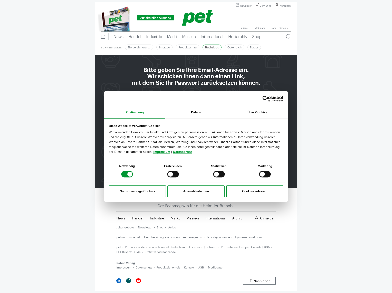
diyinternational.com (248, 237)
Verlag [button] (283, 28)
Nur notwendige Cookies (137, 191)
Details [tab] (196, 112)
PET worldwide (135, 247)
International (215, 218)
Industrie (157, 218)
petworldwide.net (128, 237)
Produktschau (187, 47)
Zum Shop (265, 5)
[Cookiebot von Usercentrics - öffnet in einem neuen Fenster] (265, 99)
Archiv (237, 218)
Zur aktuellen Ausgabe (155, 17)
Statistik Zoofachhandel (161, 252)
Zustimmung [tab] (135, 112)
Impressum (161, 151)
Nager (254, 47)
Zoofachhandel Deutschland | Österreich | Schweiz (183, 247)
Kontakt (189, 267)
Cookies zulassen (254, 191)
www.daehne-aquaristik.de (191, 237)
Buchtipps (212, 47)
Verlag (172, 227)
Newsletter (246, 5)
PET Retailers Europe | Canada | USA (245, 247)
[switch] (173, 174)
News (120, 218)
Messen (192, 218)
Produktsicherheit (168, 267)
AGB (201, 267)
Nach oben (262, 281)
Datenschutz (182, 151)
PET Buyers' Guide (128, 252)
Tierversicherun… (139, 47)
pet (118, 247)
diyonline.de (221, 237)
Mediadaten (216, 267)
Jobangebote (125, 227)
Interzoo (164, 47)
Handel (137, 218)
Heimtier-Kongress (156, 237)
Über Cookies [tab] (257, 112)
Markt (175, 218)
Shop (160, 227)
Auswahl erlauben (196, 191)
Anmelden (285, 5)
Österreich (234, 47)
